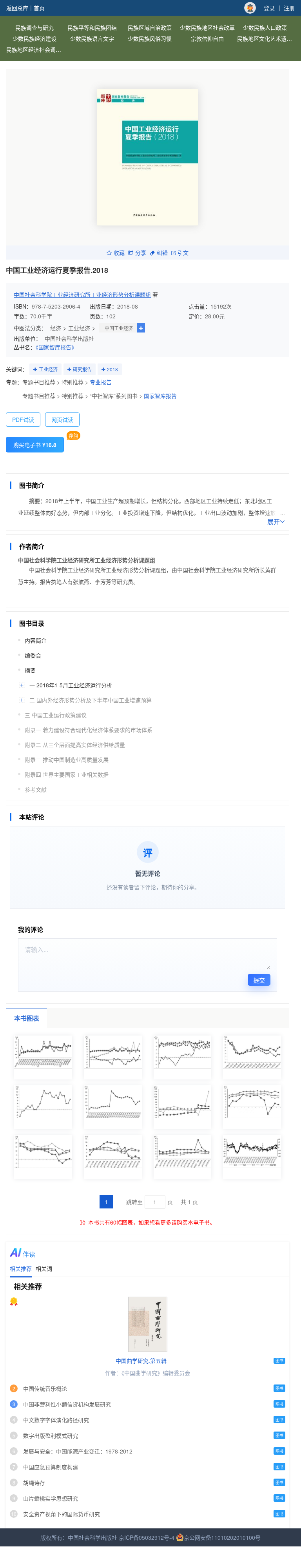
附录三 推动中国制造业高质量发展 (67, 759)
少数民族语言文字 (92, 38)
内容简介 (36, 640)
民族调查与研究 (34, 27)
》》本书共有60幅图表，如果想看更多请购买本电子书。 (147, 1222)
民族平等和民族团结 (92, 27)
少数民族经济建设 (34, 38)
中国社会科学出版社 (69, 338)
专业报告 (101, 382)
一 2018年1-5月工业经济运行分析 (70, 685)
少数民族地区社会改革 (207, 27)
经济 (55, 328)
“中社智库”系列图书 (114, 396)
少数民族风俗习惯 (150, 38)
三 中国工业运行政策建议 (56, 715)
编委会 (33, 655)
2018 (112, 369)
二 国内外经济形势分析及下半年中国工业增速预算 (90, 700)
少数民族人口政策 (265, 27)
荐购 (73, 435)
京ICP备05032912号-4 (146, 1537)
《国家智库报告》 (56, 347)
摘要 (30, 670)
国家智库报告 (160, 396)
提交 (259, 980)
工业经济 (79, 328)
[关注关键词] (35, 369)
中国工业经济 (119, 328)
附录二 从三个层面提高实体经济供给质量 (75, 745)
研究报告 (82, 369)
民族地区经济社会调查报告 (35, 49)
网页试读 (62, 419)
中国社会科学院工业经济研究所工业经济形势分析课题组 (82, 294)
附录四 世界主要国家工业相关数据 (67, 774)
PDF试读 (23, 419)
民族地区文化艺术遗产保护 (266, 38)
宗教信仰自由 (207, 38)
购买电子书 (34, 445)
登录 (269, 8)
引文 (183, 252)
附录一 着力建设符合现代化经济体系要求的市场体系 (88, 730)
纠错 (162, 252)
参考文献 (36, 789)
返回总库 (17, 8)
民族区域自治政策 (150, 27)
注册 (289, 8)
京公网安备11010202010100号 (222, 1537)
